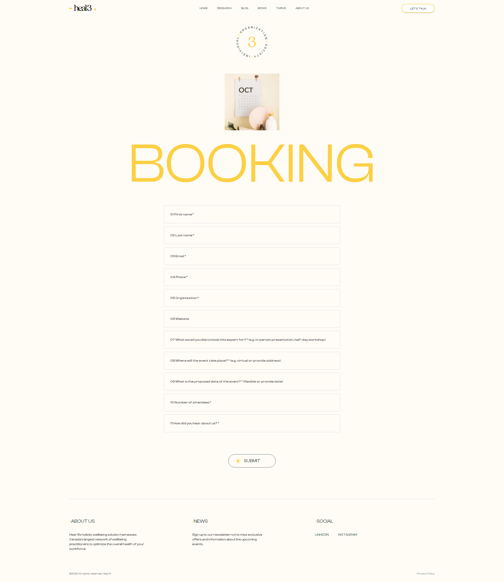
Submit (252, 460)
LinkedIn (322, 534)
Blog (244, 8)
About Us (302, 8)
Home (204, 8)
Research (224, 8)
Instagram (347, 534)
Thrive (281, 8)
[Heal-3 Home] (82, 8)
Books (262, 8)
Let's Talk (418, 8)
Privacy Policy (426, 573)
